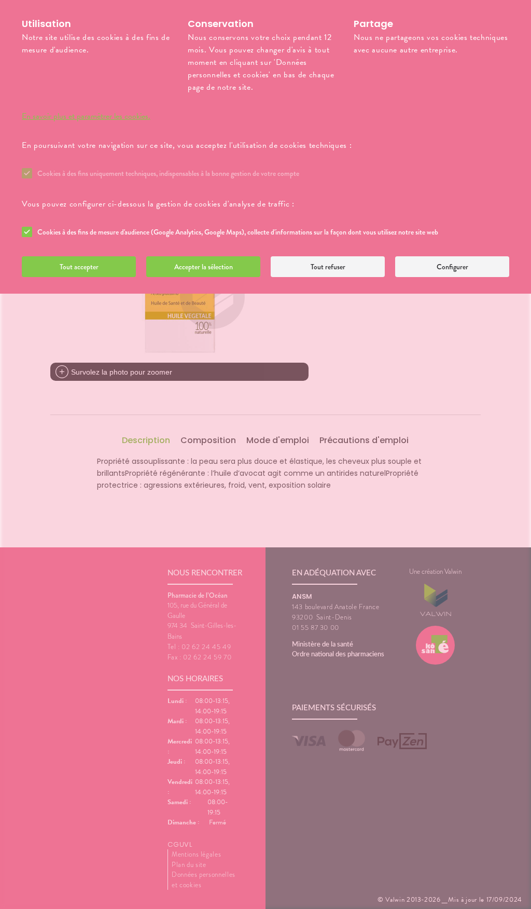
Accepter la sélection (203, 266)
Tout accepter (79, 266)
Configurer (452, 266)
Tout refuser (328, 266)
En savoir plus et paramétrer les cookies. (86, 116)
